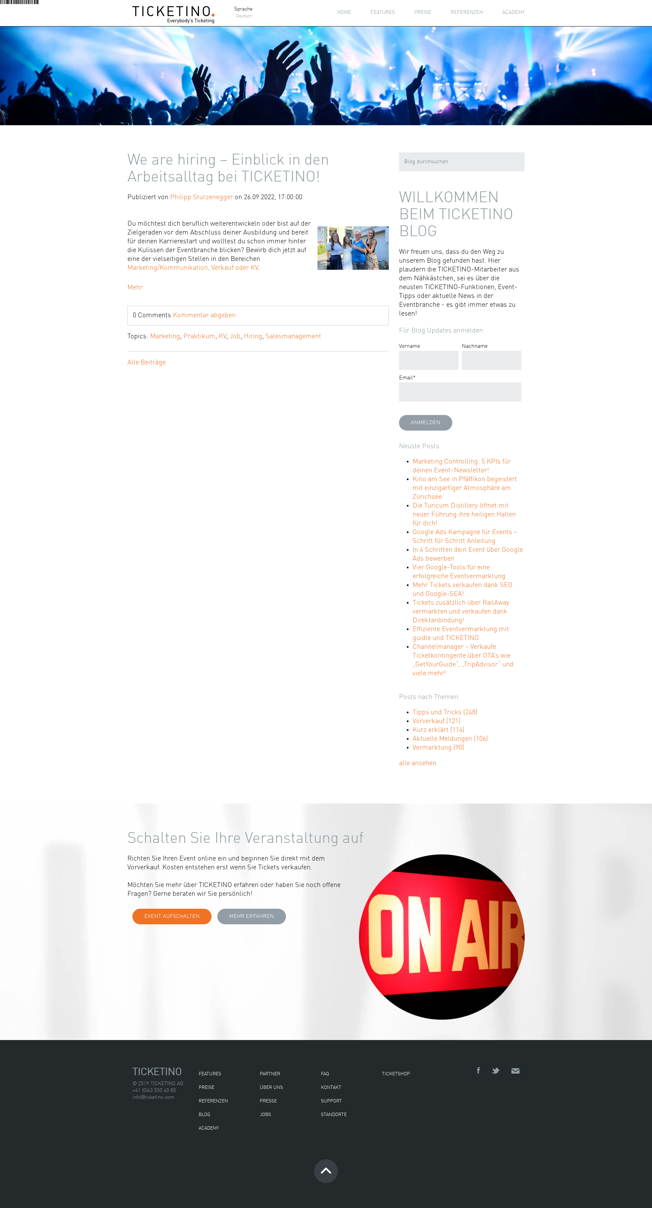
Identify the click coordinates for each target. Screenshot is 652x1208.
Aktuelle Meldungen (450, 739)
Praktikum (199, 336)
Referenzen (213, 1101)
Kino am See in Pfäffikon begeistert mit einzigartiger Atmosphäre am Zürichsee (465, 488)
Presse (268, 1101)
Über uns (271, 1087)
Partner (270, 1074)
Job (235, 336)
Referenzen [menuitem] (467, 12)
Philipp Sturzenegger (201, 197)
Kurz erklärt (439, 730)
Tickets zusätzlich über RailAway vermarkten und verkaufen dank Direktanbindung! (461, 612)
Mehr (135, 287)
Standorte (334, 1114)
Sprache (243, 9)
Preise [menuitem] (422, 12)
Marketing (165, 336)
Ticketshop (396, 1074)
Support (331, 1101)
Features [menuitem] (382, 12)
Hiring (253, 336)
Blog (204, 1114)
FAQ (325, 1074)
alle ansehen (417, 763)
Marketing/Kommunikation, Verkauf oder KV (192, 268)
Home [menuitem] (344, 12)
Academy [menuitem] (513, 12)
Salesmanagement (293, 336)
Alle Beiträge (146, 362)
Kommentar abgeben (204, 315)
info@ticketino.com (153, 1097)
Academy (209, 1128)
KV (222, 336)
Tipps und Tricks (445, 712)
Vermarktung (438, 747)
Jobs (265, 1114)
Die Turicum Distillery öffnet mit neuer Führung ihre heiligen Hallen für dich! (464, 515)
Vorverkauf (436, 721)
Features (210, 1074)
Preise (206, 1087)
